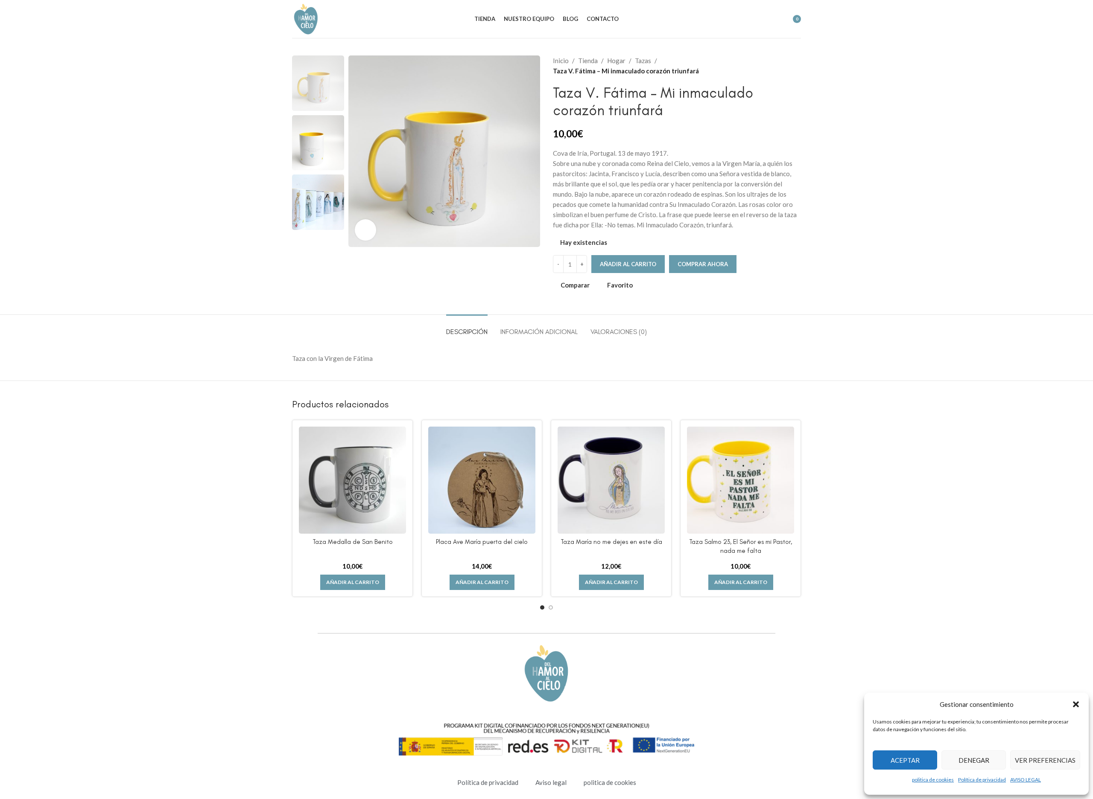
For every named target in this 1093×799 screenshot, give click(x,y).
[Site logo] (306, 18)
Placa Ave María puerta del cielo (482, 542)
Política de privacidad (982, 779)
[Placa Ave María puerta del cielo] (481, 480)
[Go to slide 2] (551, 607)
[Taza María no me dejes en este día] (611, 480)
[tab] (467, 327)
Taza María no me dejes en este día (611, 542)
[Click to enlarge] (365, 230)
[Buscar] (756, 19)
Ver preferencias (1045, 760)
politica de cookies (933, 779)
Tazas (643, 60)
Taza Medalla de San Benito (353, 542)
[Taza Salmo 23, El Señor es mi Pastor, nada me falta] (740, 480)
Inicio (561, 60)
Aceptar (905, 760)
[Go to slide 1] (542, 607)
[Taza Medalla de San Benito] (352, 480)
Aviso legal (551, 782)
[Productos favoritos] (771, 19)
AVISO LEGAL (1025, 779)
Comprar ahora (703, 264)
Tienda (588, 60)
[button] (1076, 704)
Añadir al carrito (628, 264)
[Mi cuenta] (740, 19)
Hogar (616, 60)
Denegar (974, 760)
